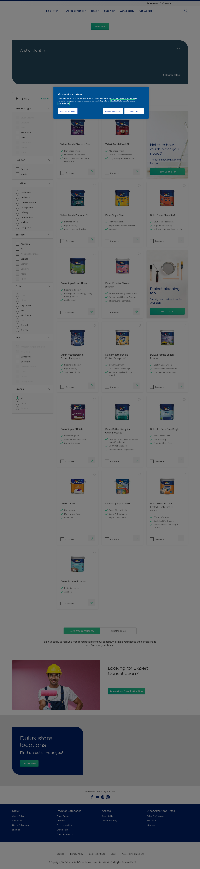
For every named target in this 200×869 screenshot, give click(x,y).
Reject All (134, 111)
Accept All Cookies (113, 111)
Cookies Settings (67, 111)
